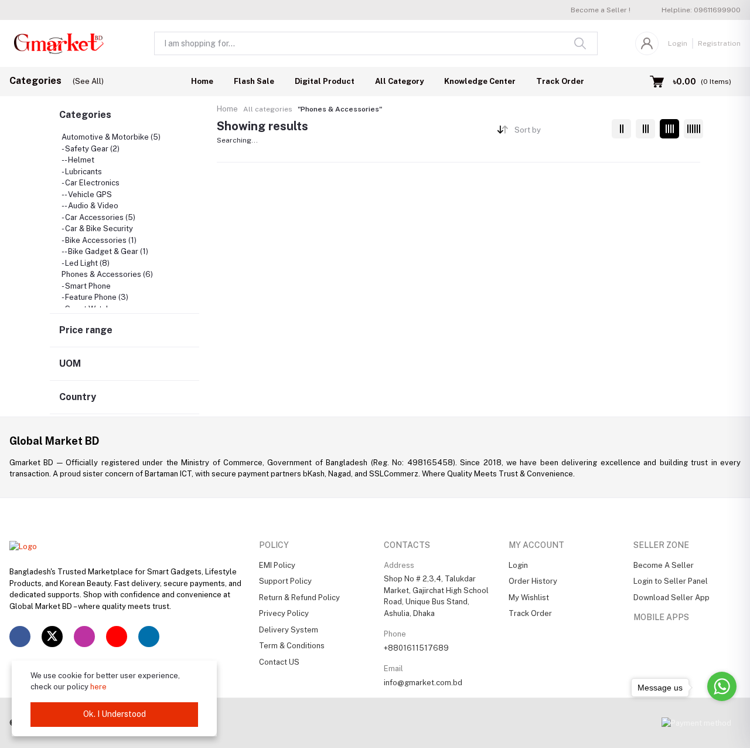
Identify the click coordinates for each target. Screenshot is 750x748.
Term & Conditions (292, 645)
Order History (533, 581)
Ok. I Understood (114, 714)
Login (677, 43)
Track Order (560, 81)
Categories (85, 114)
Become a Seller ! (600, 10)
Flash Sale (254, 81)
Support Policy (285, 581)
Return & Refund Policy (299, 597)
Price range (85, 330)
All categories (267, 109)
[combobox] (558, 132)
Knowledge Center (480, 81)
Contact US (279, 662)
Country (77, 396)
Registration (719, 43)
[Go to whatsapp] (722, 686)
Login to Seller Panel (670, 581)
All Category (399, 81)
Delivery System (288, 629)
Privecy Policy (284, 613)
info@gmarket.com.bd (423, 682)
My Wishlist (529, 597)
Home (202, 81)
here (98, 686)
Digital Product (324, 81)
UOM (70, 363)
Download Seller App (671, 597)
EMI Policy (277, 565)
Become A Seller (663, 565)
